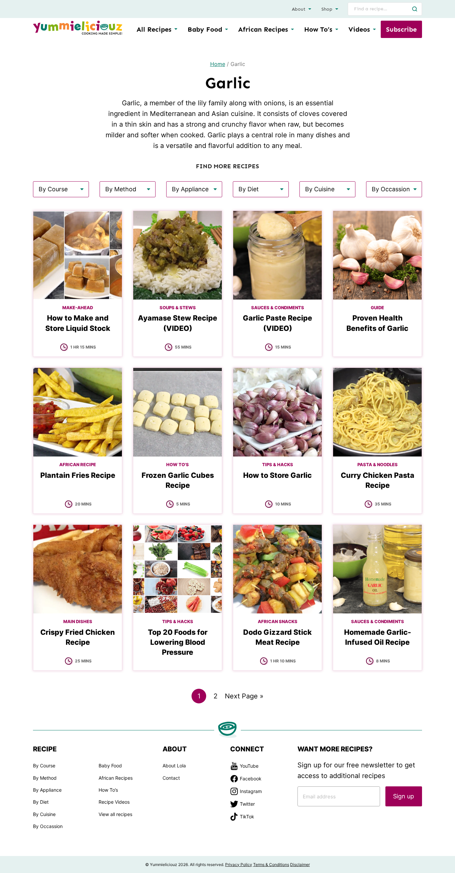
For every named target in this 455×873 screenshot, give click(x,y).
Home (217, 64)
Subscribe (401, 29)
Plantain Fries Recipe (77, 475)
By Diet (41, 802)
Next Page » (244, 697)
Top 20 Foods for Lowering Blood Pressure (178, 642)
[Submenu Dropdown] (226, 29)
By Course (44, 765)
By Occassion (48, 826)
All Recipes (154, 29)
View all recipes (115, 814)
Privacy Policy (238, 864)
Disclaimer (300, 864)
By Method (45, 778)
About (298, 9)
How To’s (318, 29)
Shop (326, 9)
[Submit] (414, 9)
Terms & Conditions (271, 864)
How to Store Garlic (277, 475)
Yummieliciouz (77, 28)
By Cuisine (44, 814)
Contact (171, 778)
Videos (359, 29)
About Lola (174, 765)
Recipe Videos (114, 802)
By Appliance (47, 790)
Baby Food (205, 29)
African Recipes (263, 29)
